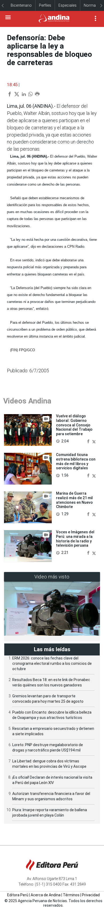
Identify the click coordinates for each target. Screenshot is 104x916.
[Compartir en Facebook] (89, 441)
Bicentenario (21, 5)
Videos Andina (27, 401)
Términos (71, 895)
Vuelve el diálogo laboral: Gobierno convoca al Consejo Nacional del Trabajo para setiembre (74, 425)
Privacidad (91, 895)
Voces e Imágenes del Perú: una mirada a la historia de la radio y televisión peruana (75, 538)
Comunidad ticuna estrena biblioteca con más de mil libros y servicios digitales (75, 461)
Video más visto (52, 576)
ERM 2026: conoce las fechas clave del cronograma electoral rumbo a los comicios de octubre (52, 663)
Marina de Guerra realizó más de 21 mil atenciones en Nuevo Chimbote (74, 500)
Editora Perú (17, 895)
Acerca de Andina (46, 895)
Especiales (67, 5)
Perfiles (45, 5)
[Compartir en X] (94, 441)
